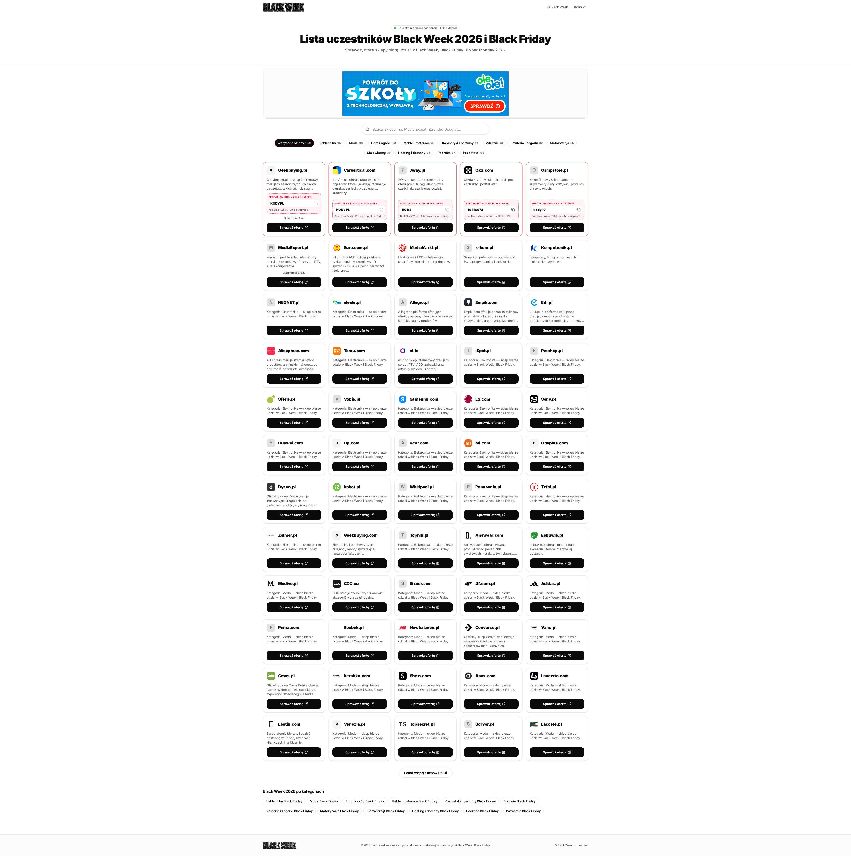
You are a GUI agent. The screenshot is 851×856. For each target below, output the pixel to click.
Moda (356, 143)
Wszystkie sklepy (294, 143)
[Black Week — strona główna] (283, 7)
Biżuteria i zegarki (526, 143)
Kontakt (580, 7)
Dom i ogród (383, 143)
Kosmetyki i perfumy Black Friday (470, 801)
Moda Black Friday (324, 801)
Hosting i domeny (414, 153)
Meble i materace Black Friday (414, 801)
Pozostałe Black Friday (523, 811)
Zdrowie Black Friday (519, 801)
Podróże (446, 153)
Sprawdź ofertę (291, 227)
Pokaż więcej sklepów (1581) (425, 773)
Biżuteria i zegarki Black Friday (289, 811)
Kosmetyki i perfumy (460, 143)
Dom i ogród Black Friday (364, 801)
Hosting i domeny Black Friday (435, 811)
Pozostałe (473, 153)
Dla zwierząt (379, 153)
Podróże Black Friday (482, 811)
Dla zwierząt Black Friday (385, 811)
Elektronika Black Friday (284, 801)
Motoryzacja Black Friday (339, 811)
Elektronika (330, 143)
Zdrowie (494, 143)
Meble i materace (419, 143)
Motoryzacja (562, 143)
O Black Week (557, 7)
